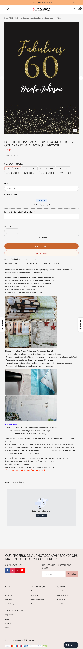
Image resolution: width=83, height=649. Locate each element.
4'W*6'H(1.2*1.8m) (46, 168)
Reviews (7, 627)
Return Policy (35, 595)
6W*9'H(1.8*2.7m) (12, 173)
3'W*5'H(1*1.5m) (29, 168)
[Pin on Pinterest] (14, 155)
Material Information (37, 599)
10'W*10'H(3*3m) (65, 173)
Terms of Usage (61, 604)
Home (6, 18)
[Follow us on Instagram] (12, 570)
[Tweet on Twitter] (18, 155)
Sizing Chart (34, 604)
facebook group (17, 259)
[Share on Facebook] (11, 155)
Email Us (8, 623)
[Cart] (79, 9)
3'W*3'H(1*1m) (63, 168)
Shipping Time (35, 591)
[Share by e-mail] (21, 155)
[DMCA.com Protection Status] (45, 646)
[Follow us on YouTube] (22, 570)
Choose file (41, 200)
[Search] (8, 9)
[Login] (74, 9)
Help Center (9, 615)
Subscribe (72, 574)
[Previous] (5, 137)
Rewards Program (62, 591)
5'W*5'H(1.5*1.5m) (30, 173)
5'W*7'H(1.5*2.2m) (12, 168)
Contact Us (8, 595)
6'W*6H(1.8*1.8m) (47, 173)
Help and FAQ (9, 599)
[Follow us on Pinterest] (17, 570)
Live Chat (8, 619)
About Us (8, 591)
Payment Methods (62, 595)
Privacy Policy (61, 599)
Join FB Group (9, 604)
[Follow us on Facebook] (7, 570)
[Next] (81, 78)
